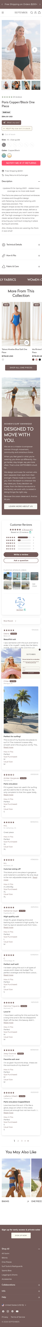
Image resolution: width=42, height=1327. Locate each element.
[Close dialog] (39, 650)
